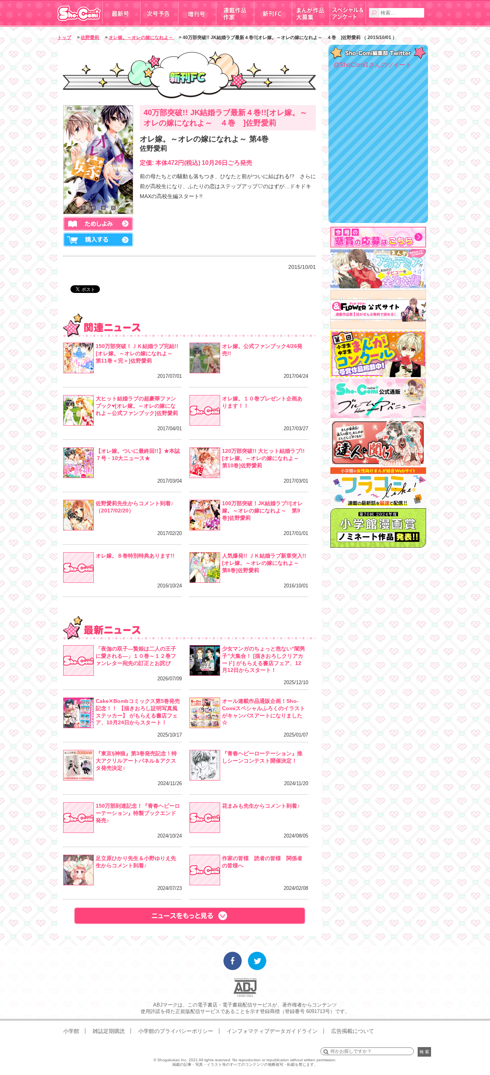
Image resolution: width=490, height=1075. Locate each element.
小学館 (71, 1031)
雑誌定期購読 (109, 1031)
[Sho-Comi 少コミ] (79, 24)
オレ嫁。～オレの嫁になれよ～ (141, 37)
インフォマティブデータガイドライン (272, 1031)
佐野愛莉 (90, 37)
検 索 (424, 1051)
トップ (64, 37)
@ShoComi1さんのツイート (372, 65)
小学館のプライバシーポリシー (175, 1031)
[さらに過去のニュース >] (189, 915)
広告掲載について (352, 1031)
